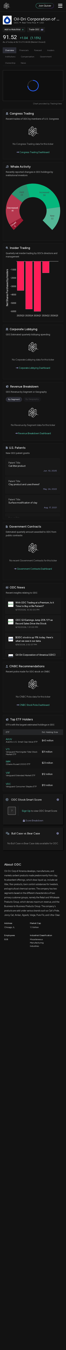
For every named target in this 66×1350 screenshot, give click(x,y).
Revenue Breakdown (24, 386)
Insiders (50, 50)
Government (46, 56)
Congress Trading (22, 113)
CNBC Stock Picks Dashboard (34, 705)
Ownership (10, 63)
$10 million (47, 785)
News (23, 63)
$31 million (47, 751)
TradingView (56, 103)
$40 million (48, 740)
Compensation (27, 56)
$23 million (47, 763)
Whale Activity (20, 166)
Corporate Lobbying (23, 329)
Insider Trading (20, 247)
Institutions (10, 56)
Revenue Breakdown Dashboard (34, 433)
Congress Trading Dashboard (34, 152)
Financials (24, 50)
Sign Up (26, 810)
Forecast (38, 50)
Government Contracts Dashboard (34, 569)
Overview (9, 50)
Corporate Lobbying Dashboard (34, 368)
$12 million (47, 774)
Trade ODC (34, 29)
